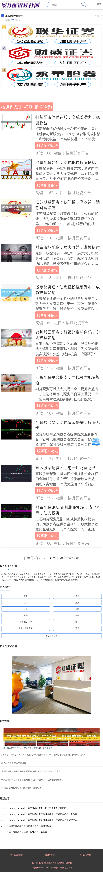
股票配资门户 (26, 621)
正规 (77, 628)
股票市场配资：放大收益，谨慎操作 (67, 247)
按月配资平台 (50, 855)
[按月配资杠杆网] (21, 4)
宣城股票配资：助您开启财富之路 (65, 467)
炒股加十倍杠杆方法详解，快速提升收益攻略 (25, 832)
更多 (97, 15)
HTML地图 (67, 862)
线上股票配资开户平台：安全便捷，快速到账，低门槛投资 (27, 748)
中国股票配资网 (26, 628)
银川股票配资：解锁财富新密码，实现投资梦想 (67, 334)
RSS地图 (59, 862)
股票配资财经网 (57, 867)
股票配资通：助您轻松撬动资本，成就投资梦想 (67, 289)
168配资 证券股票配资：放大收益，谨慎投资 (21, 787)
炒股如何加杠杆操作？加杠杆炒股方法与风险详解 (28, 826)
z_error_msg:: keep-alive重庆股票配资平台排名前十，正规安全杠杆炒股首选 (40, 814)
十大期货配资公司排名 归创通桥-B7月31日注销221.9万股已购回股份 (31, 779)
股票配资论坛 (47, 145)
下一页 (52, 558)
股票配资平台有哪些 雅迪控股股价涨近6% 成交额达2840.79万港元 (30, 771)
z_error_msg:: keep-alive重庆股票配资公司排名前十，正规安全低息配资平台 (40, 820)
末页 (61, 558)
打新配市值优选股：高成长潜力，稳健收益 (67, 119)
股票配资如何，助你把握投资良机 (65, 162)
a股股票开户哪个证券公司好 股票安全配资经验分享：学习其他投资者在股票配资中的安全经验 (43, 754)
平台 (26, 596)
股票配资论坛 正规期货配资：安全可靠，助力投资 (68, 509)
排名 (77, 621)
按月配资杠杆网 (16, 855)
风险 (77, 608)
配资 (26, 615)
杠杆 (26, 602)
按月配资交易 (85, 855)
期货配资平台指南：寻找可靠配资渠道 (67, 379)
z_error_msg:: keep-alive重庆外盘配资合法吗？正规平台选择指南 (35, 808)
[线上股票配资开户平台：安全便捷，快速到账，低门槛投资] (51, 736)
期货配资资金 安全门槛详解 (13, 763)
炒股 (26, 608)
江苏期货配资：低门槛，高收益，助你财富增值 (67, 204)
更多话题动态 (51, 635)
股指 (77, 596)
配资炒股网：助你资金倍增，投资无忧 (67, 425)
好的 (77, 615)
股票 (77, 602)
